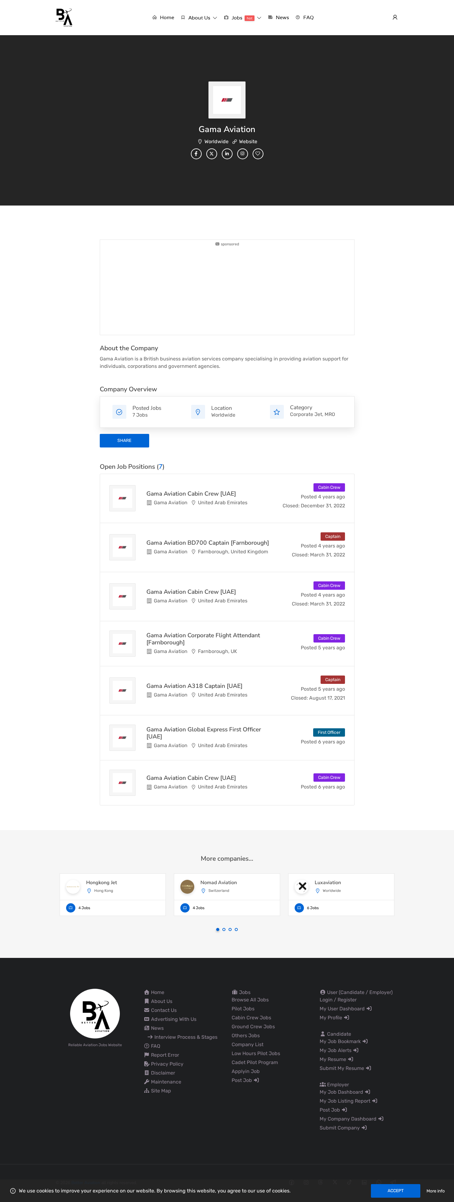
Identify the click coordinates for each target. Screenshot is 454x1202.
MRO (330, 414)
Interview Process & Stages (185, 1037)
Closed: (291, 506)
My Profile (331, 1018)
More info (436, 1191)
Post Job (242, 1080)
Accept (396, 1190)
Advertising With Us (173, 1019)
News (157, 1028)
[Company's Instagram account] (242, 153)
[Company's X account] (211, 153)
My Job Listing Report (346, 1101)
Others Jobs (246, 1035)
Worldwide (216, 141)
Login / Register (338, 1000)
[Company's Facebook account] (196, 153)
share (124, 440)
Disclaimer (162, 1073)
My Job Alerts (336, 1050)
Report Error (164, 1055)
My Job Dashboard (342, 1092)
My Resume (333, 1059)
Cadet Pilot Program (255, 1062)
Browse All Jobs (250, 1000)
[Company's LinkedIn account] (227, 153)
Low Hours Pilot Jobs (256, 1053)
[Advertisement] (227, 290)
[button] (198, 18)
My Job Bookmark (341, 1041)
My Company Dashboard (349, 1119)
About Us (161, 1001)
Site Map (160, 1091)
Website (248, 141)
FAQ (155, 1046)
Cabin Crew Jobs (251, 1018)
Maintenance (165, 1082)
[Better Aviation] (65, 17)
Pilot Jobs (243, 1009)
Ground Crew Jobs (253, 1026)
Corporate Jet (306, 414)
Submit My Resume (342, 1068)
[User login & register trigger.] (395, 17)
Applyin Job (246, 1071)
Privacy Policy (166, 1064)
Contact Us (163, 1010)
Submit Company (340, 1128)
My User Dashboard (343, 1009)
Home (157, 992)
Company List (247, 1044)
